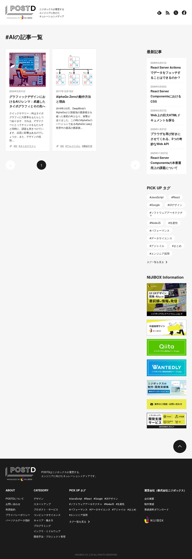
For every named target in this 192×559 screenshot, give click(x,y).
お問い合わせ (13, 504)
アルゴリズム (73, 145)
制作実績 (149, 504)
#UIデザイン (111, 498)
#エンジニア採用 (78, 515)
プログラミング (42, 525)
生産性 (174, 223)
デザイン (39, 498)
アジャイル (157, 246)
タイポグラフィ (28, 145)
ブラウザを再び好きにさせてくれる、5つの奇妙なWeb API (166, 139)
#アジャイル (119, 509)
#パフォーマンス (78, 509)
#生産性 (120, 504)
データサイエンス (161, 238)
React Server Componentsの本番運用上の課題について (166, 162)
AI (16, 145)
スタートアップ (42, 504)
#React (88, 498)
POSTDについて (15, 498)
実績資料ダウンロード (156, 509)
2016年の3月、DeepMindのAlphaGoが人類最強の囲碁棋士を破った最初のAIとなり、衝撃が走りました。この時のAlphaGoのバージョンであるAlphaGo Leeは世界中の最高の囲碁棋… (74, 118)
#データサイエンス (99, 509)
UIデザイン (175, 205)
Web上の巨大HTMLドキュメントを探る (165, 117)
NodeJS (155, 223)
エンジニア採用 (160, 253)
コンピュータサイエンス (47, 515)
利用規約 (10, 509)
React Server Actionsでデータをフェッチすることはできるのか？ (166, 72)
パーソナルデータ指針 (18, 520)
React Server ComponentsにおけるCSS (166, 96)
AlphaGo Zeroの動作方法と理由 (73, 99)
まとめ (178, 246)
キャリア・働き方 (43, 520)
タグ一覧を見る (155, 262)
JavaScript (157, 197)
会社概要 (149, 498)
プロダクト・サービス (46, 509)
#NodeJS (109, 504)
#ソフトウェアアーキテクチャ (85, 504)
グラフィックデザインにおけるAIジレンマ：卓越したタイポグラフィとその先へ (27, 101)
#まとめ (132, 509)
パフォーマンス (160, 230)
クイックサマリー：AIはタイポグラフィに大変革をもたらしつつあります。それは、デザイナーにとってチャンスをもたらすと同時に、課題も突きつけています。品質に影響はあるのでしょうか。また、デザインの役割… (26, 126)
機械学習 (87, 145)
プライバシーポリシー (18, 515)
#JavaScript (75, 498)
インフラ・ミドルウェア (47, 531)
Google (155, 205)
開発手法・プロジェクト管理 (49, 536)
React (176, 197)
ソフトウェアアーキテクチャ (166, 214)
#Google (98, 498)
